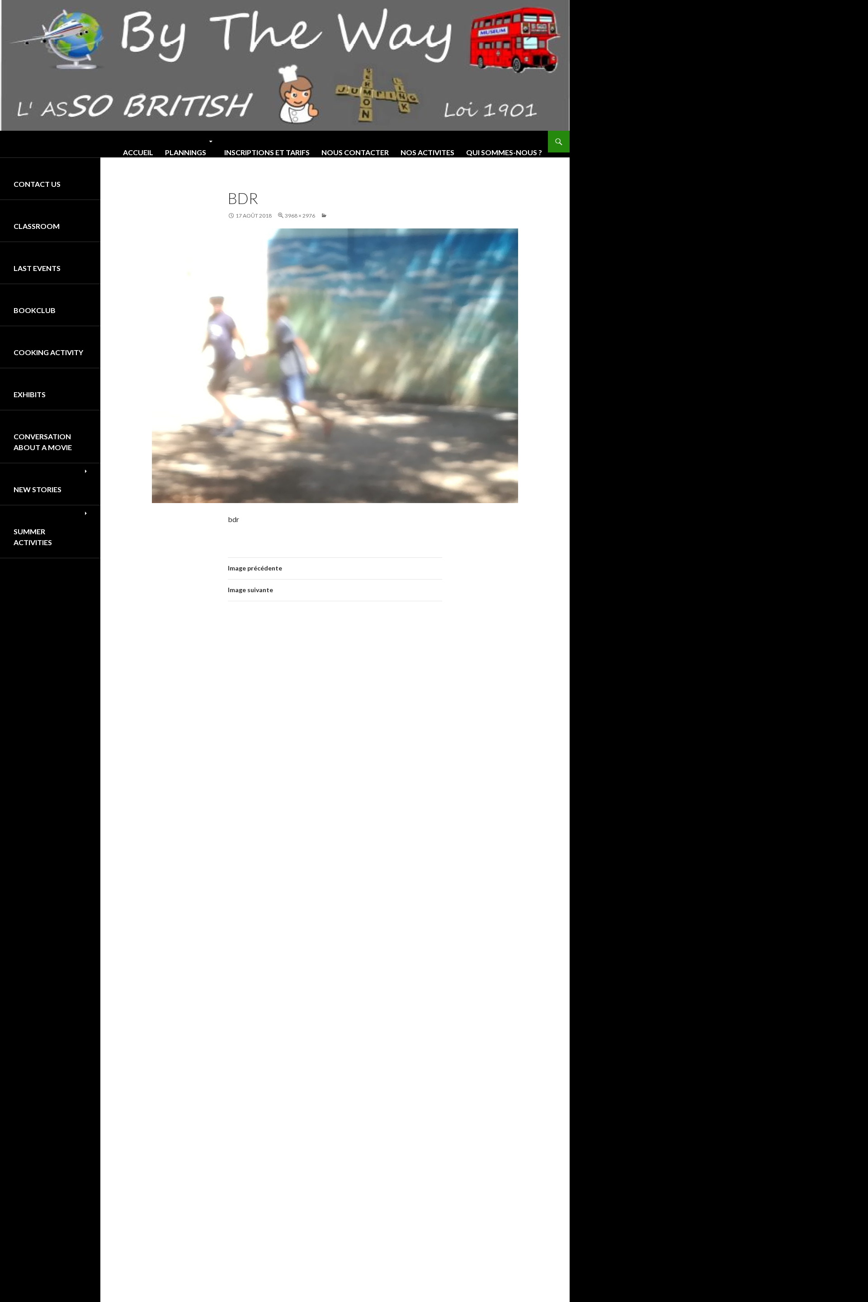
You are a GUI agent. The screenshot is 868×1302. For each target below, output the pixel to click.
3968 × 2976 (300, 215)
